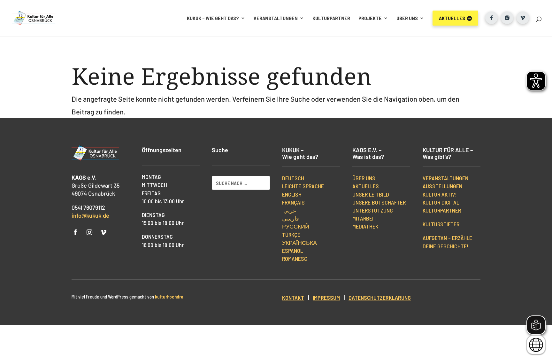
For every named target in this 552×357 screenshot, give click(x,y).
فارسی (290, 218)
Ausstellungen (442, 186)
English (292, 194)
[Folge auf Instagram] (89, 232)
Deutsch (293, 178)
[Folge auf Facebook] (75, 232)
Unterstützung (372, 210)
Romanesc (294, 258)
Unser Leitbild (370, 194)
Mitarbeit (364, 218)
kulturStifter (441, 224)
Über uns (407, 18)
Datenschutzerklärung (380, 297)
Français (293, 202)
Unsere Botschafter (379, 202)
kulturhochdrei (169, 296)
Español (292, 250)
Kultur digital (441, 202)
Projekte (370, 18)
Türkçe (291, 234)
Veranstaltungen (276, 18)
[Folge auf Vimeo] (103, 232)
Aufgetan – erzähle (447, 237)
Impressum (326, 297)
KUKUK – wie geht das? (213, 18)
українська (299, 242)
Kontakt (293, 297)
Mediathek (365, 226)
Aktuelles (365, 186)
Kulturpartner (331, 18)
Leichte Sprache (303, 186)
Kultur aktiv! (440, 194)
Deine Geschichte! (445, 246)
